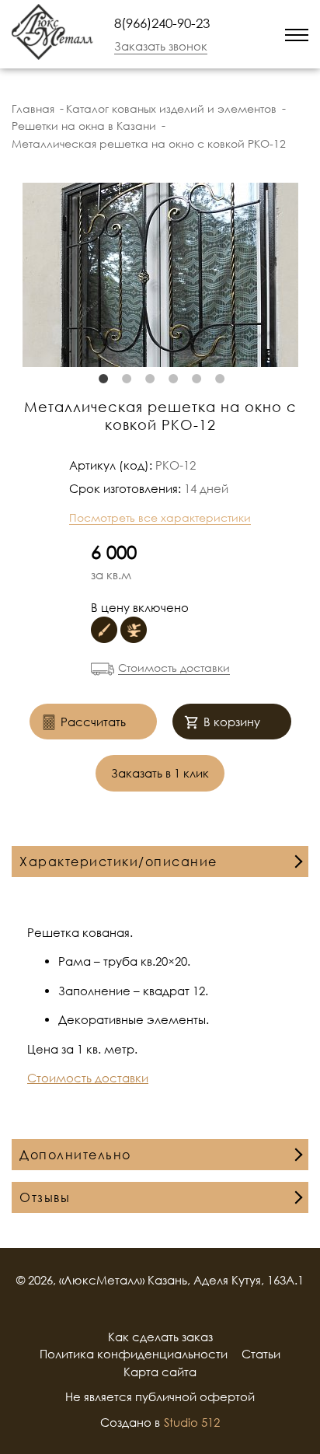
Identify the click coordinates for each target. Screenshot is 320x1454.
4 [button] (171, 378)
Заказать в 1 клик (160, 773)
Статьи (261, 1354)
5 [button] (195, 378)
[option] (160, 275)
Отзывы (44, 1197)
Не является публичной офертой (160, 1396)
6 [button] (218, 378)
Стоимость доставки (174, 667)
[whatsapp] (238, 34)
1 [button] (102, 378)
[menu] (296, 34)
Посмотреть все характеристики (160, 517)
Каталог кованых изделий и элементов (171, 108)
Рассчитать (93, 722)
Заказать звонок (160, 46)
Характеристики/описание (118, 861)
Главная (33, 108)
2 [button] (125, 378)
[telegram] (258, 33)
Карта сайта (160, 1372)
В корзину (231, 722)
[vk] (180, 1308)
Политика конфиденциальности (134, 1354)
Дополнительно (75, 1154)
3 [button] (148, 378)
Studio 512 (192, 1422)
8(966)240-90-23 (162, 23)
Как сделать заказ (160, 1337)
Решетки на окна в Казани (84, 125)
